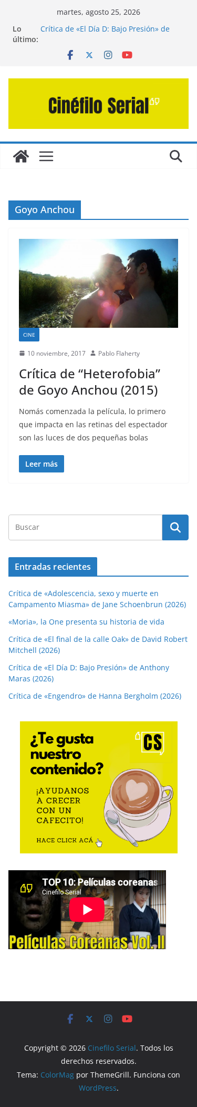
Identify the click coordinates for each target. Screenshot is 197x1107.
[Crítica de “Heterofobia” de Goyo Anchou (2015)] (98, 283)
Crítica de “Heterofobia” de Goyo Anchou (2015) (89, 381)
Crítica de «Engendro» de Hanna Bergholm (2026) (94, 696)
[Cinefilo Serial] (21, 156)
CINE (29, 334)
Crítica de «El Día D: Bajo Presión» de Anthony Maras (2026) (105, 34)
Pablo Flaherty (119, 353)
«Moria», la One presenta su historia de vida (86, 622)
